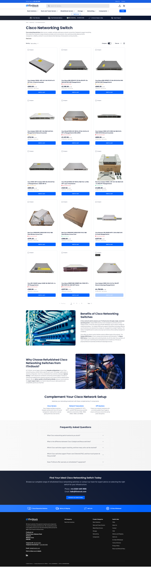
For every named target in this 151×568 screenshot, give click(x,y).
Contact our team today (75, 497)
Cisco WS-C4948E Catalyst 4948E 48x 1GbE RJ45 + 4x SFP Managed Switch (42, 284)
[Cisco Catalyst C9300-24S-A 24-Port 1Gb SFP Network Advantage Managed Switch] (109, 268)
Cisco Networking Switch (40, 22)
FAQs (113, 522)
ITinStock (31, 563)
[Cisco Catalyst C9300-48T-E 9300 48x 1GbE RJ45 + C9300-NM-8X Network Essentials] (109, 116)
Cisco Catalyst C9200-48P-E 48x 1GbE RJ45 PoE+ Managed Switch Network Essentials (40, 132)
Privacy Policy (115, 545)
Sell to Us (76, 14)
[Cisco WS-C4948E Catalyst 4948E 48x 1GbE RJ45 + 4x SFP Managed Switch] (42, 268)
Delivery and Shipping (117, 534)
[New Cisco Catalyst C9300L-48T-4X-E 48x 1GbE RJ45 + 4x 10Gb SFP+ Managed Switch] (109, 167)
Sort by (28, 43)
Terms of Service (116, 542)
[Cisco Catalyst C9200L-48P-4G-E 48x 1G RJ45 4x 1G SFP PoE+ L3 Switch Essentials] (42, 65)
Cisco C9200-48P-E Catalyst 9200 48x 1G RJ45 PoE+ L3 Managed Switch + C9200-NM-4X (41, 182)
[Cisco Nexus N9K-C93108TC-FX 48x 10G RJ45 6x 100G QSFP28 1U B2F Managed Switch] (109, 65)
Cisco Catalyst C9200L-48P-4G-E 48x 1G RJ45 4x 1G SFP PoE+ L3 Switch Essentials (41, 81)
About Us (117, 1)
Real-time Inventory (69, 522)
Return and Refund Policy (118, 548)
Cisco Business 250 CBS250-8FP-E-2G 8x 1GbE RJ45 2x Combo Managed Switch (108, 233)
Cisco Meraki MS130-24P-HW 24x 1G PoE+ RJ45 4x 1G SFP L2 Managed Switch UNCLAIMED (75, 132)
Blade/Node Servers (67, 11)
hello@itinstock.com (35, 548)
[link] (62, 303)
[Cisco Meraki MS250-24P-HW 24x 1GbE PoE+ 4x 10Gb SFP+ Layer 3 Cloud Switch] (76, 167)
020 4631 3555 (37, 1)
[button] (124, 6)
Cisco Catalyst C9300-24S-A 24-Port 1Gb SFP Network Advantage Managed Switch (107, 284)
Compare (104, 43)
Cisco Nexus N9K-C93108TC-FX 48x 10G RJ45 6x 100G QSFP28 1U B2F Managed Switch (109, 81)
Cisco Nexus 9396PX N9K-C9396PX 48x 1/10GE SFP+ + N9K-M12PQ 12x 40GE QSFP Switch (75, 284)
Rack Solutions (31, 11)
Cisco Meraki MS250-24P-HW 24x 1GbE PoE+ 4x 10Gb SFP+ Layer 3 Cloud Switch (75, 182)
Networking (90, 11)
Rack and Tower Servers (48, 11)
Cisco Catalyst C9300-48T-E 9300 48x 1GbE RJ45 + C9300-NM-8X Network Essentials (108, 132)
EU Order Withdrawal (117, 540)
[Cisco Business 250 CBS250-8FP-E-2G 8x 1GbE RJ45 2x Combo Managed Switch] (109, 217)
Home (27, 22)
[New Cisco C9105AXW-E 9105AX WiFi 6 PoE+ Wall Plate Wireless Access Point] (42, 217)
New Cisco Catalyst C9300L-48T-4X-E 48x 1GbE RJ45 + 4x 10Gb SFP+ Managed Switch (109, 182)
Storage (80, 11)
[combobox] (77, 6)
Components (103, 11)
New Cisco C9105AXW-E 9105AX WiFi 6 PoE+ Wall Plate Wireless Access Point (40, 233)
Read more (28, 38)
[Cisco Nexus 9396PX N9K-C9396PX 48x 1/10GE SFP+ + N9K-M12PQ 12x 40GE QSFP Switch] (76, 268)
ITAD (122, 11)
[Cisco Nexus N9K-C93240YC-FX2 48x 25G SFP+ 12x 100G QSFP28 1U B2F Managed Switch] (76, 65)
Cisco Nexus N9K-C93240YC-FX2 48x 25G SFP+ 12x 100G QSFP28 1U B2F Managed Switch (75, 81)
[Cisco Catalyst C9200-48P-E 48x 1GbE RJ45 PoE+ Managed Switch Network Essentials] (42, 116)
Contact (123, 1)
